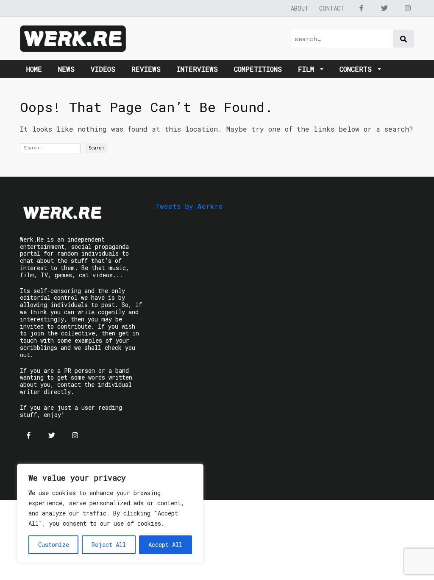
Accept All (165, 545)
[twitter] (384, 8)
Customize (53, 545)
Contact (331, 8)
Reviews (146, 69)
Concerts (357, 69)
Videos (103, 69)
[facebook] (361, 8)
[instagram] (407, 8)
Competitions (258, 69)
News (66, 69)
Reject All (109, 545)
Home (34, 69)
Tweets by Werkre (189, 206)
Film (308, 69)
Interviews (197, 69)
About (300, 8)
